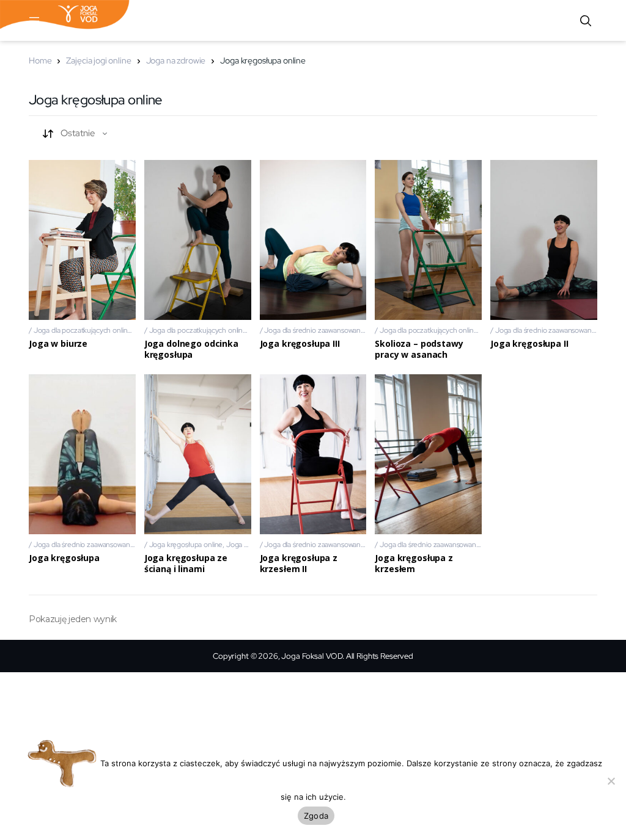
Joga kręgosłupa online (186, 544)
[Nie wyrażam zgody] (611, 781)
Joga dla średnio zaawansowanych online (328, 330)
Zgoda (316, 816)
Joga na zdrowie (176, 60)
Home (40, 60)
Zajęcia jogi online (98, 60)
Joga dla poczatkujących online (83, 330)
